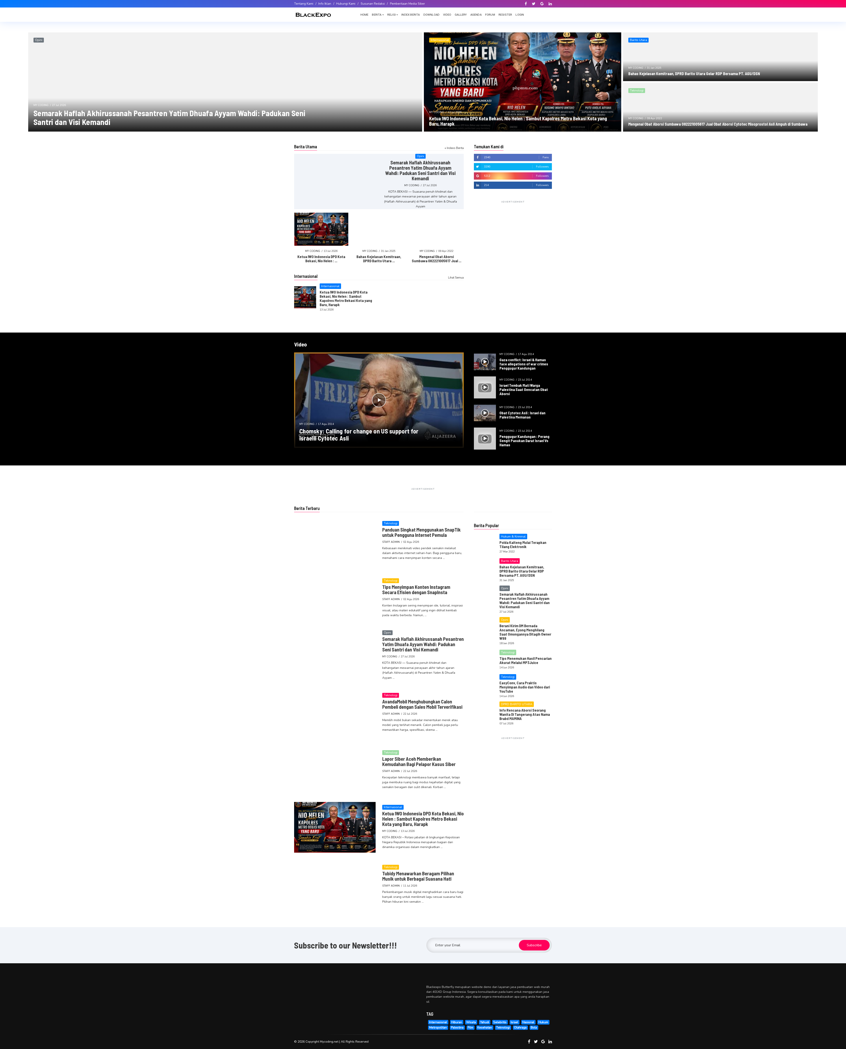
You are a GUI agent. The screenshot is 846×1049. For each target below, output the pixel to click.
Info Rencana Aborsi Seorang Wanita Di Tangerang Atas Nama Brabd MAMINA (524, 714)
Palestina (457, 1027)
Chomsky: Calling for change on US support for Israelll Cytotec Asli (359, 434)
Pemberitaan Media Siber (407, 4)
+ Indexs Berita (454, 148)
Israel (514, 1022)
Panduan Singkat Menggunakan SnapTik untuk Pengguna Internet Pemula (421, 532)
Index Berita (410, 14)
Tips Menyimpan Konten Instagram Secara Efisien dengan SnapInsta (416, 589)
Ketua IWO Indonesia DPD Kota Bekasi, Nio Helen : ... (321, 258)
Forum (490, 14)
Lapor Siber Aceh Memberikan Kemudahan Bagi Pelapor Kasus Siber (419, 761)
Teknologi (503, 1027)
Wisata (471, 1022)
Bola (534, 1027)
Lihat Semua (456, 278)
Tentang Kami (303, 4)
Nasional (528, 1022)
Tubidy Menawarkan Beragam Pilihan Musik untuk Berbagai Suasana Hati (418, 876)
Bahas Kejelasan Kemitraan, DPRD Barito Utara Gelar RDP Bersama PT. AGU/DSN (694, 73)
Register (505, 14)
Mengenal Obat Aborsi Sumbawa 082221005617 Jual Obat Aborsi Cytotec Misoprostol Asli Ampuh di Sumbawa (717, 124)
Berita (376, 14)
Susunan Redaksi (373, 4)
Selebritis (499, 1022)
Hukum (543, 1022)
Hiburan (456, 1022)
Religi (391, 14)
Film (470, 1027)
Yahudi (484, 1022)
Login (520, 14)
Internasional (438, 1022)
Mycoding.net (329, 1042)
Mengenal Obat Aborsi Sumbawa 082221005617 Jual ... (436, 258)
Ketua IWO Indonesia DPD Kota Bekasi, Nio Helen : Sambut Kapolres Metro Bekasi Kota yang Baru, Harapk (518, 120)
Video (447, 14)
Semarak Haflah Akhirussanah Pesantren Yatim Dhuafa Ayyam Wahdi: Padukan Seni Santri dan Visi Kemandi (169, 117)
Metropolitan (438, 1027)
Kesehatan (484, 1027)
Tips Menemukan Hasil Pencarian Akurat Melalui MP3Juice (525, 660)
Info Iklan (324, 4)
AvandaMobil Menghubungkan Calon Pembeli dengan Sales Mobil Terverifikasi (422, 704)
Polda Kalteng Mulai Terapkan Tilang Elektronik (522, 544)
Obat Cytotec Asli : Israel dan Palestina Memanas (522, 415)
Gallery (461, 14)
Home (364, 14)
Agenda (476, 14)
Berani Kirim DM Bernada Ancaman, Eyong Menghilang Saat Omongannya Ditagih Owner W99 (525, 631)
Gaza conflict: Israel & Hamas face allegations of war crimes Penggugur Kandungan (523, 363)
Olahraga (520, 1027)
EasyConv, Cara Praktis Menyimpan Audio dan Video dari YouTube (524, 687)
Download (431, 14)
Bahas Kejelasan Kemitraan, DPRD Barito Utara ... (378, 258)
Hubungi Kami (345, 4)
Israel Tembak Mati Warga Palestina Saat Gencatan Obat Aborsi (523, 389)
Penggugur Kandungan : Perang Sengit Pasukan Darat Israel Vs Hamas (524, 440)
